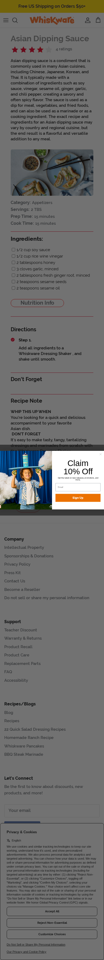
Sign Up (78, 497)
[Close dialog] (100, 454)
